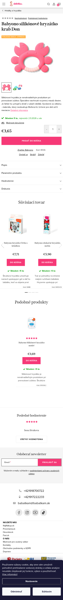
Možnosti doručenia (15, 122)
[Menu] (4, 4)
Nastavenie (31, 581)
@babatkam (43, 512)
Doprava (7, 551)
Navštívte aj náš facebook (18, 512)
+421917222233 (34, 497)
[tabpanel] (16, 249)
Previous (2, 245)
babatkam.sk (27, 512)
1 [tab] (26, 292)
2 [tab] (29, 292)
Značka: (25, 149)
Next (60, 245)
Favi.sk (6, 535)
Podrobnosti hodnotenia (37, 18)
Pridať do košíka (31, 140)
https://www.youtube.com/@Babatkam (35, 512)
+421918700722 (34, 491)
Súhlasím (47, 591)
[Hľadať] (48, 4)
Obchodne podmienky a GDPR (17, 548)
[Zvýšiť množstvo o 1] (59, 129)
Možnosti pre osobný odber (15, 541)
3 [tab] (33, 292)
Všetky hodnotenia (31, 439)
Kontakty (7, 545)
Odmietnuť (16, 591)
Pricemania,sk (9, 528)
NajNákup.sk (8, 525)
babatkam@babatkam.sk (34, 503)
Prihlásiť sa (49, 462)
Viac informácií (9, 574)
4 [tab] (36, 292)
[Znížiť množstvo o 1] (46, 129)
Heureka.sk (8, 532)
